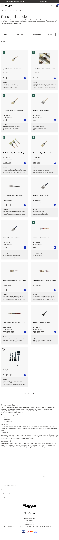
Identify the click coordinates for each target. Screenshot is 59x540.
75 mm (8, 162)
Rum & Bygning (21, 34)
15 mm (8, 332)
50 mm (4, 77)
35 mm (38, 77)
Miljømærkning (37, 34)
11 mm (4, 332)
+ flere (42, 77)
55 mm (4, 120)
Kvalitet (50, 34)
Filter (5, 34)
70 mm (34, 205)
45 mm (34, 247)
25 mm (34, 77)
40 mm (4, 289)
